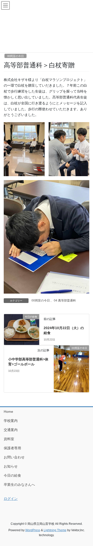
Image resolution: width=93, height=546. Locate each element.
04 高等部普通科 (65, 300)
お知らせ (11, 466)
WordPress (32, 530)
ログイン (11, 499)
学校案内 (11, 421)
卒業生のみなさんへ (19, 485)
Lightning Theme (55, 530)
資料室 (9, 439)
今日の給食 (12, 475)
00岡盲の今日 (15, 56)
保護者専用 (12, 448)
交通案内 (11, 430)
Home (8, 412)
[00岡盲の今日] (71, 369)
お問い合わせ (14, 457)
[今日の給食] (21, 327)
